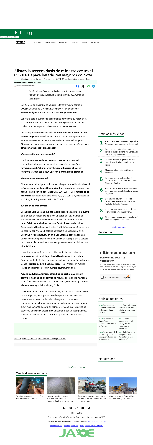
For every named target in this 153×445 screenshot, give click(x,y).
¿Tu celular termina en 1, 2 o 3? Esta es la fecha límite (29, 397)
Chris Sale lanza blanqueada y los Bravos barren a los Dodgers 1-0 (127, 335)
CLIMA (82, 367)
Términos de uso (56, 425)
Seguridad (95, 43)
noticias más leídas (118, 227)
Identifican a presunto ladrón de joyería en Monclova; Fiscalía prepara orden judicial (122, 142)
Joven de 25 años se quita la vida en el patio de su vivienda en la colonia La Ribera (120, 162)
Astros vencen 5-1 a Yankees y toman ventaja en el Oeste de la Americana (108, 335)
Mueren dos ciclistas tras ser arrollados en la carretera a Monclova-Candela (60, 398)
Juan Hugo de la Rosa (58, 338)
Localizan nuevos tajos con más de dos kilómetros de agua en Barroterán (120, 210)
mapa (104, 421)
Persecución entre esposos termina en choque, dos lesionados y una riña (92, 398)
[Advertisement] (76, 14)
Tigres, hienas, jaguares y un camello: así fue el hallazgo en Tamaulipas (121, 218)
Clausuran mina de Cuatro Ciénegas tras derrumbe (122, 397)
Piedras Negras (50, 43)
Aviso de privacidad (71, 425)
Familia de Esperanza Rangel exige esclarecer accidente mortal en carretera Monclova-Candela (121, 180)
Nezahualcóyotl (43, 338)
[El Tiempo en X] (89, 408)
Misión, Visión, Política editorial (91, 425)
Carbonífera (63, 43)
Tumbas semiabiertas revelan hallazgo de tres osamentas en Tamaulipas (126, 323)
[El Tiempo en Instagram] (72, 408)
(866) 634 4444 (94, 421)
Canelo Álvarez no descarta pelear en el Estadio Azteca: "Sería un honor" (127, 309)
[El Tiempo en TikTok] (78, 408)
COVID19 (17, 338)
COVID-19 (33, 338)
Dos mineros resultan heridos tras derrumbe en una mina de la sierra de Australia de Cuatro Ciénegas (120, 201)
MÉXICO (20, 42)
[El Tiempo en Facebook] (66, 408)
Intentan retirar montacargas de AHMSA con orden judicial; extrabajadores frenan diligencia (121, 191)
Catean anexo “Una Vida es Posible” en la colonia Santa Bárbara (107, 309)
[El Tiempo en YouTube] (84, 408)
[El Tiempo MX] (23, 34)
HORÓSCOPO (73, 367)
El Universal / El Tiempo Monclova (27, 82)
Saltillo (75, 43)
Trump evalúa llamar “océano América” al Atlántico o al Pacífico (107, 322)
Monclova (37, 43)
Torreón (84, 43)
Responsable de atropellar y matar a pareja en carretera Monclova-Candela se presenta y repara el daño (121, 152)
